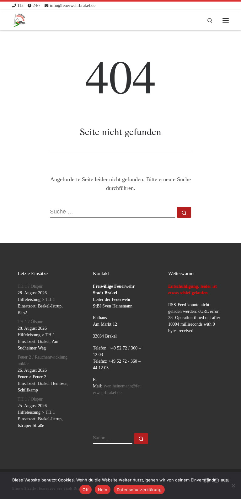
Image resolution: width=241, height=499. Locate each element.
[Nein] (233, 485)
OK (85, 489)
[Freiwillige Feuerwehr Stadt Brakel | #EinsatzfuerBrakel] (19, 19)
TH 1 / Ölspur (30, 286)
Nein (102, 489)
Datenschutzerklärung (139, 489)
